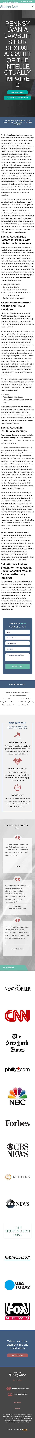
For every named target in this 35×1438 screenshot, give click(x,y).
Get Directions (17, 1380)
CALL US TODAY (17, 1355)
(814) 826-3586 (26, 2)
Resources (17, 1402)
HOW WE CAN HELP (17, 92)
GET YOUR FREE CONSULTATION (17, 98)
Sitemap (17, 1408)
